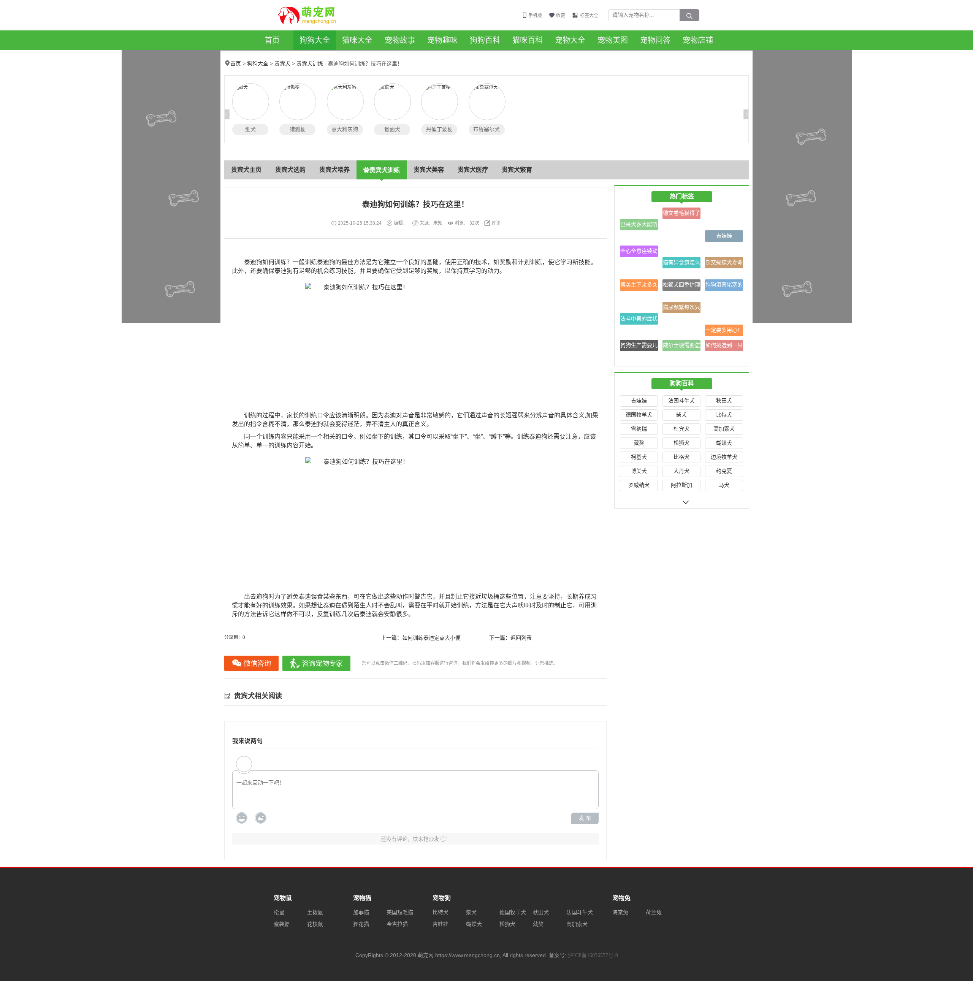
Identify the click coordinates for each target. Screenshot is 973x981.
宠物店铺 (698, 40)
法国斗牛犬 (681, 401)
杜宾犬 (681, 429)
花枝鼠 (315, 924)
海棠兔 (620, 912)
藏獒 (639, 443)
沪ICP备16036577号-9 (593, 955)
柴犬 (681, 415)
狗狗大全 (315, 40)
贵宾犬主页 (246, 169)
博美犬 (639, 471)
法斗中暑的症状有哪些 (639, 320)
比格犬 (681, 457)
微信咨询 (257, 663)
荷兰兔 (654, 912)
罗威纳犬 (639, 485)
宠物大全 (570, 40)
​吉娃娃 (724, 236)
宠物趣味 (442, 40)
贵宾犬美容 (429, 169)
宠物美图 (612, 40)
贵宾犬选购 (290, 169)
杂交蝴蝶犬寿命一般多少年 (724, 264)
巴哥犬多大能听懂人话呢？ (639, 226)
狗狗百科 (485, 40)
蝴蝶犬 (724, 443)
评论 (496, 223)
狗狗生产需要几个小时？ (639, 346)
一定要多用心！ (724, 330)
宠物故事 (400, 40)
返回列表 (521, 638)
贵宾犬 (282, 64)
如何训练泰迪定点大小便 (431, 638)
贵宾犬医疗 (473, 169)
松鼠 (279, 912)
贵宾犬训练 (309, 64)
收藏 (560, 15)
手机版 (535, 15)
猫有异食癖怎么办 (681, 264)
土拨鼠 (315, 912)
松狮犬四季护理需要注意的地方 (681, 286)
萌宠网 (311, 15)
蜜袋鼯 (282, 924)
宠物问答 (655, 40)
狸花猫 (361, 924)
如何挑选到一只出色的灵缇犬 (724, 346)
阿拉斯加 (681, 485)
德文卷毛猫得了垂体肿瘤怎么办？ (681, 214)
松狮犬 (681, 443)
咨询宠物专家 (322, 663)
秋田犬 (724, 401)
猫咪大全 (357, 40)
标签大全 (589, 15)
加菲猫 (361, 912)
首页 (272, 40)
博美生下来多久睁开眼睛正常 (639, 286)
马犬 (724, 485)
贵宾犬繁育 (517, 169)
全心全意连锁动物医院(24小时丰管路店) (639, 252)
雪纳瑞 (639, 429)
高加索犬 (724, 429)
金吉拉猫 (397, 924)
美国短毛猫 (400, 912)
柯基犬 (639, 457)
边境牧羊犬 (724, 457)
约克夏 (724, 471)
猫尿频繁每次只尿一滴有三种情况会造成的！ (681, 308)
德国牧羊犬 (639, 415)
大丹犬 (681, 471)
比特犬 (724, 415)
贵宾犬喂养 (334, 169)
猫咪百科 (527, 40)
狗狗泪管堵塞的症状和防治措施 (724, 286)
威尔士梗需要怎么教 (681, 346)
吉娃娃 (639, 401)
